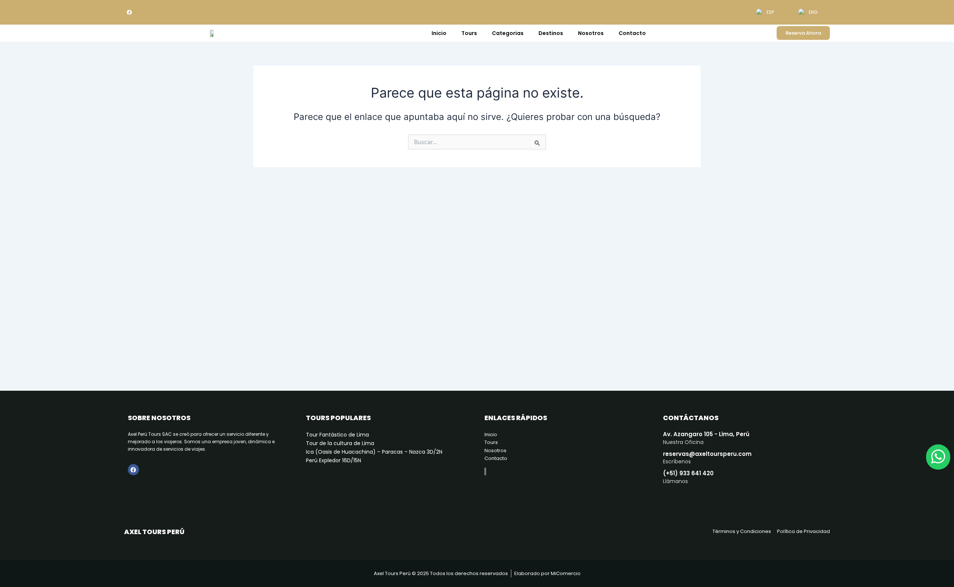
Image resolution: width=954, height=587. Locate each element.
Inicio (439, 33)
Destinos (550, 33)
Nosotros (591, 33)
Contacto (632, 33)
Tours (469, 33)
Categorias (508, 33)
